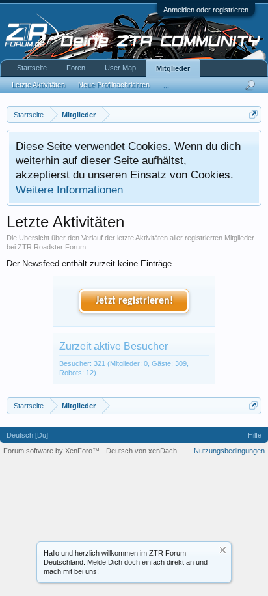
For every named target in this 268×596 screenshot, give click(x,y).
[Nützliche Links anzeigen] (253, 114)
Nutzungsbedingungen (229, 451)
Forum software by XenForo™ (52, 451)
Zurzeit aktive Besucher (113, 346)
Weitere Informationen (69, 189)
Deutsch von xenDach (141, 451)
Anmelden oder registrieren (205, 10)
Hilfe (254, 435)
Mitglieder (173, 68)
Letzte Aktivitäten (38, 85)
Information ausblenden (223, 550)
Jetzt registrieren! (134, 301)
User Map (120, 68)
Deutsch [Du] (27, 435)
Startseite (32, 68)
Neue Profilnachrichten (114, 85)
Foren (75, 68)
